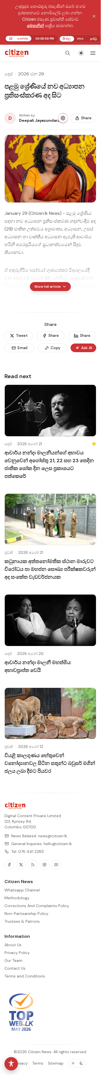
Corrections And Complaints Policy (36, 905)
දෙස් (8, 74)
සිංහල (67, 38)
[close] (94, 16)
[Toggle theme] (81, 53)
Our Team (13, 960)
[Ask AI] (63, 118)
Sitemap (56, 1063)
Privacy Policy (17, 952)
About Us (13, 944)
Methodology (16, 897)
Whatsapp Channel (22, 890)
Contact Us (14, 968)
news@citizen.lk (52, 835)
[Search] (68, 53)
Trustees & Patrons (22, 921)
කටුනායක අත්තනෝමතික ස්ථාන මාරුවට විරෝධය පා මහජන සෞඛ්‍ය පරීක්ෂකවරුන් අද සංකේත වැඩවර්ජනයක (50, 569)
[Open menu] (93, 53)
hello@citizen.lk (58, 843)
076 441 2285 (31, 851)
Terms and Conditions (24, 976)
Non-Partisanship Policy (26, 913)
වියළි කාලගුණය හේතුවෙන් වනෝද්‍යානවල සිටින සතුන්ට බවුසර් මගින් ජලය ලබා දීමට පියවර (49, 763)
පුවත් (8, 552)
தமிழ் (93, 38)
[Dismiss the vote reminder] (84, 1053)
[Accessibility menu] (11, 1063)
